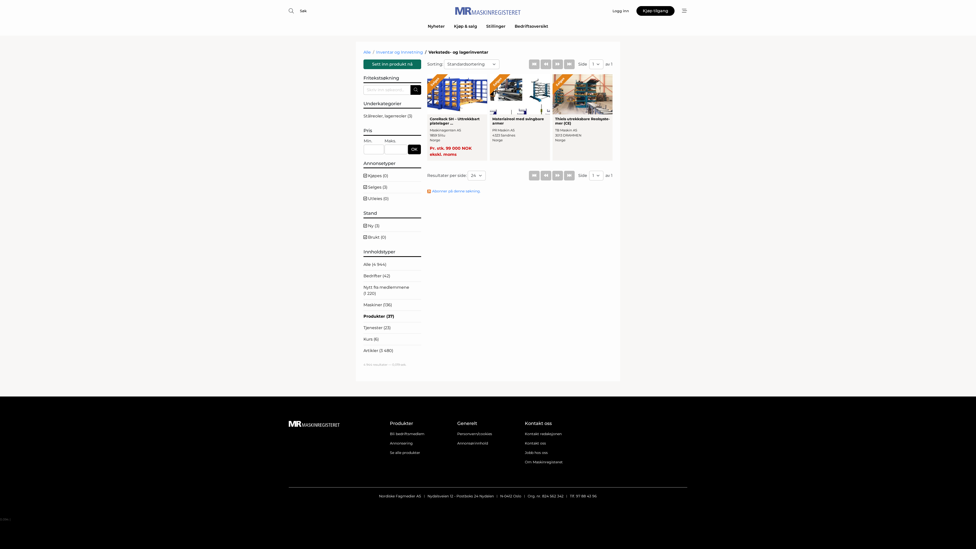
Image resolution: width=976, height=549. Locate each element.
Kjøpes (377, 175)
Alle (367, 52)
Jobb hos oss (536, 452)
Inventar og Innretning (399, 52)
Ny (373, 225)
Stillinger (496, 26)
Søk (303, 11)
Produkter (378, 316)
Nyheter (436, 26)
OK (414, 149)
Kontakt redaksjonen (543, 434)
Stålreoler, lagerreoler (387, 116)
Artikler (378, 350)
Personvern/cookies (474, 434)
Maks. (390, 141)
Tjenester (377, 327)
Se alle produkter (405, 452)
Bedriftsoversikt (531, 26)
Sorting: (435, 64)
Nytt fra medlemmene (386, 290)
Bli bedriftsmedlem (407, 434)
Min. (368, 141)
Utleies (378, 198)
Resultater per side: (447, 175)
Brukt (376, 237)
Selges (377, 187)
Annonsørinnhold (472, 443)
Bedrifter (376, 275)
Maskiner (377, 304)
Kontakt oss (535, 443)
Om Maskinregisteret (544, 462)
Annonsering (401, 443)
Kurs (371, 339)
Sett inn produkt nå (392, 64)
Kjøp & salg (465, 26)
